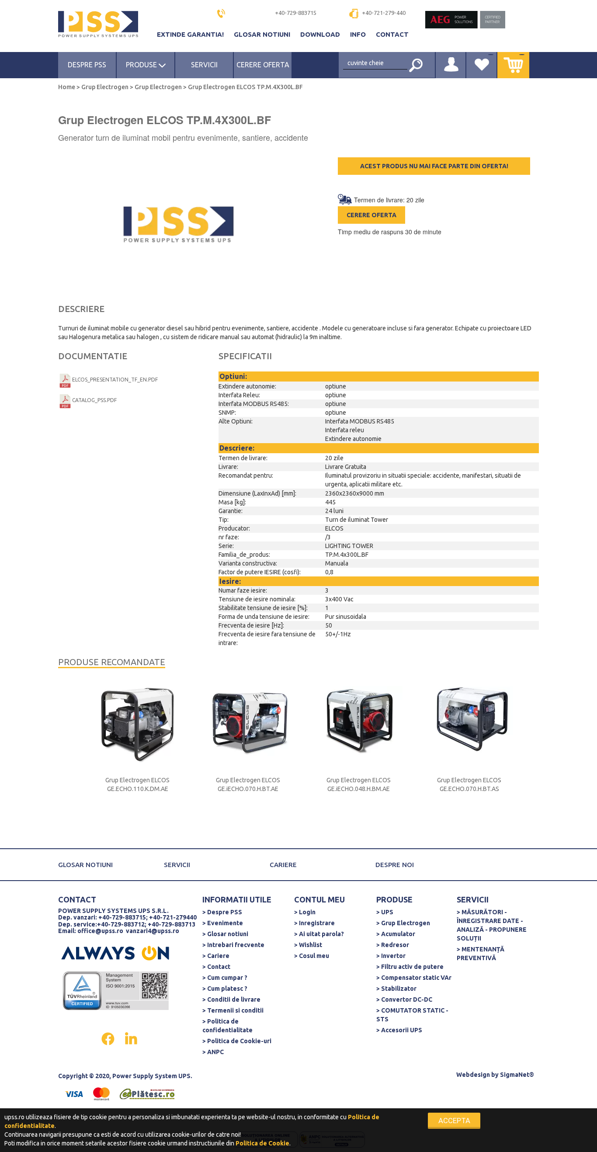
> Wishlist (308, 944)
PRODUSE (142, 65)
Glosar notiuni (263, 34)
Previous (75, 758)
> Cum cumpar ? (224, 977)
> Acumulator (395, 933)
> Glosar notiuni (225, 933)
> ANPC (213, 1051)
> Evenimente (222, 923)
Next (530, 758)
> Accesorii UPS (399, 1030)
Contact (392, 34)
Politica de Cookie (262, 1143)
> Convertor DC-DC (404, 999)
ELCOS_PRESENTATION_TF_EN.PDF (115, 379)
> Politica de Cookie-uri (236, 1040)
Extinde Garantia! (191, 34)
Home (67, 86)
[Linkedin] (131, 1037)
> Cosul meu (311, 955)
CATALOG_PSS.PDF (94, 400)
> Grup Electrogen (403, 923)
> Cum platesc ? (224, 988)
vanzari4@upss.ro (152, 930)
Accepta (454, 1120)
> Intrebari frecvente (233, 944)
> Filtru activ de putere (410, 966)
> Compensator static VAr (413, 977)
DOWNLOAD (321, 34)
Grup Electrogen (104, 86)
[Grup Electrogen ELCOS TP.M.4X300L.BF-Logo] (178, 225)
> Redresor (392, 944)
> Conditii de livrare (231, 999)
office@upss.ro (100, 930)
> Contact (216, 966)
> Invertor (391, 955)
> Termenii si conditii (233, 1010)
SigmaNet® (517, 1074)
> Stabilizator (396, 988)
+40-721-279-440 (384, 13)
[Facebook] (108, 1037)
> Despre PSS (222, 912)
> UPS (384, 912)
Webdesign (473, 1074)
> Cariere (215, 955)
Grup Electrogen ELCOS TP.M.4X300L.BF (245, 86)
